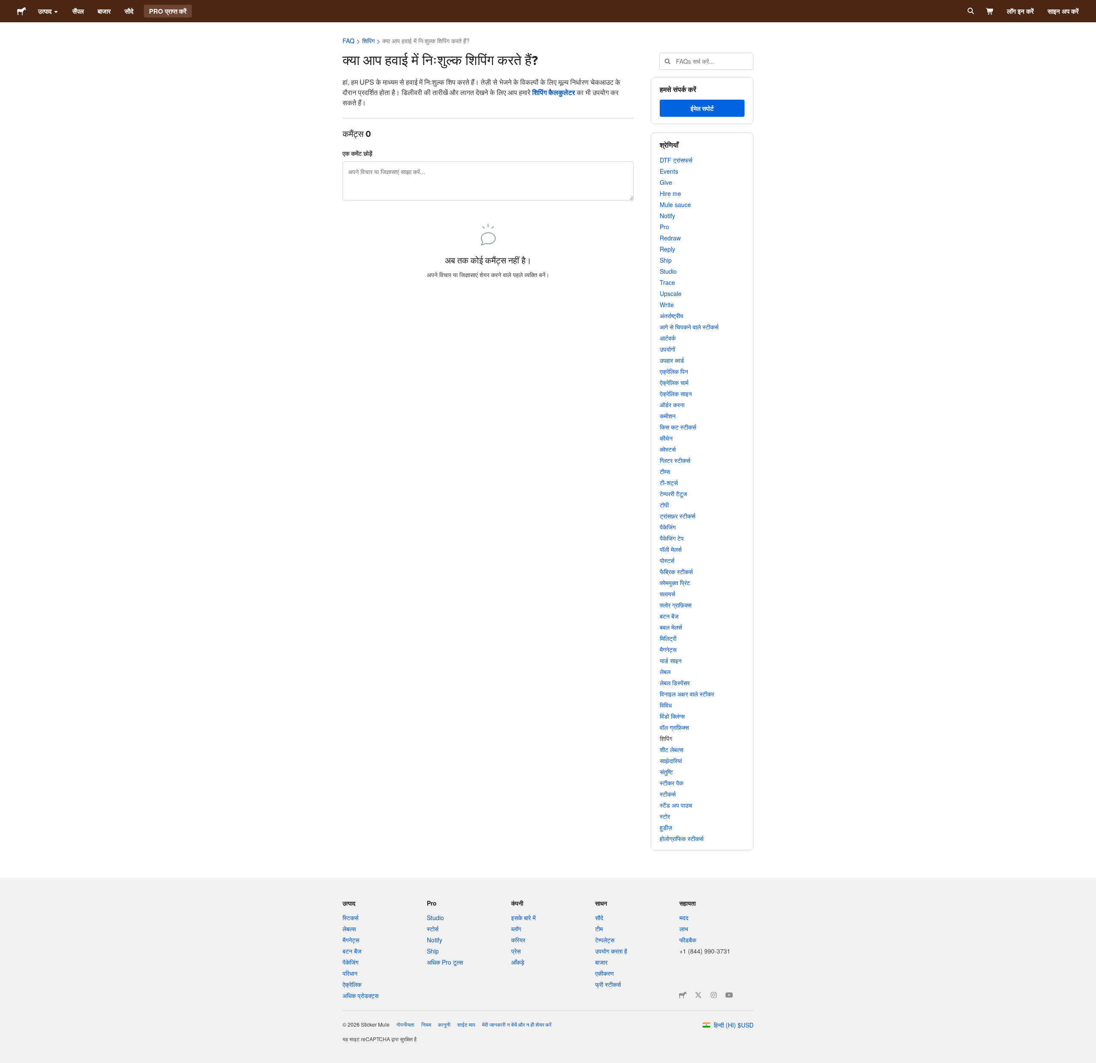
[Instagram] (713, 995)
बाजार (104, 11)
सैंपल (78, 11)
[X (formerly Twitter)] (698, 995)
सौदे (129, 11)
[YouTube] (729, 995)
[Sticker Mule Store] (682, 995)
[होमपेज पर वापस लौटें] (21, 11)
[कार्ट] (990, 11)
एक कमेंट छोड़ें (357, 153)
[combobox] (706, 61)
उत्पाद (45, 11)
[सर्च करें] (970, 11)
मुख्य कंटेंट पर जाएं (6, 6)
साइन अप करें (1063, 11)
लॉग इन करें (1020, 11)
